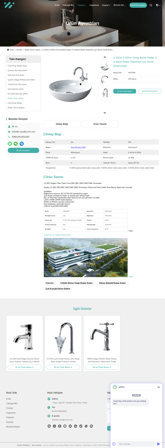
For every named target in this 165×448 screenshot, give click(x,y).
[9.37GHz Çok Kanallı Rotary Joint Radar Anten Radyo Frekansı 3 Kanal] (63, 336)
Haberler (10, 417)
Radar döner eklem (32, 50)
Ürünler (80, 5)
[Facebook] (59, 427)
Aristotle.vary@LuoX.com (23, 132)
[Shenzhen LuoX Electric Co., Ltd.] (9, 5)
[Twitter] (54, 427)
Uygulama (94, 5)
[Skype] (21, 143)
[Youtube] (70, 427)
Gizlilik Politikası (23, 445)
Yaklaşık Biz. (68, 5)
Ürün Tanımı (100, 124)
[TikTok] (81, 427)
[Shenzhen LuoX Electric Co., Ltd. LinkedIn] (75, 427)
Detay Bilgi (62, 124)
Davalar (9, 422)
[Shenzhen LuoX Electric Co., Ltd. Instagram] (65, 427)
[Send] (158, 444)
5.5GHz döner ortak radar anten (76, 283)
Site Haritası (37, 445)
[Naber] (9, 143)
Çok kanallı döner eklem (58, 289)
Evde (57, 5)
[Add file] (114, 444)
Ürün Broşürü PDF (78, 147)
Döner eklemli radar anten (112, 283)
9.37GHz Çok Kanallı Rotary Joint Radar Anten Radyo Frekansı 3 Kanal (63, 360)
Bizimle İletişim (120, 5)
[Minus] (158, 387)
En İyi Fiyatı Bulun (124, 91)
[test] (91, 427)
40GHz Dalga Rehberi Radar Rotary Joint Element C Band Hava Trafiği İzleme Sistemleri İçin (102, 360)
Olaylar (105, 5)
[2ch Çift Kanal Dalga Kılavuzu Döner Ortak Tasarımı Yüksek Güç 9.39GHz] (24, 336)
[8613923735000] (86, 427)
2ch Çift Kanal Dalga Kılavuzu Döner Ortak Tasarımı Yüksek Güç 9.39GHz (24, 360)
